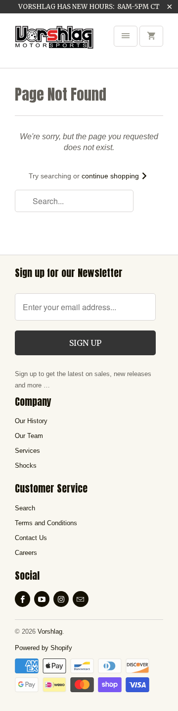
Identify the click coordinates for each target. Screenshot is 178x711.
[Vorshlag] (54, 44)
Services (27, 450)
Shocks (26, 465)
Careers (26, 552)
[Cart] (151, 36)
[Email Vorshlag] (80, 599)
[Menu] (125, 36)
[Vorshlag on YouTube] (41, 599)
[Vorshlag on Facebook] (22, 599)
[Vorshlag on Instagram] (61, 599)
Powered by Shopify (43, 648)
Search (25, 508)
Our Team (29, 435)
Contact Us (31, 538)
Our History (31, 421)
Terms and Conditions (46, 523)
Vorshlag (50, 631)
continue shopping (111, 176)
